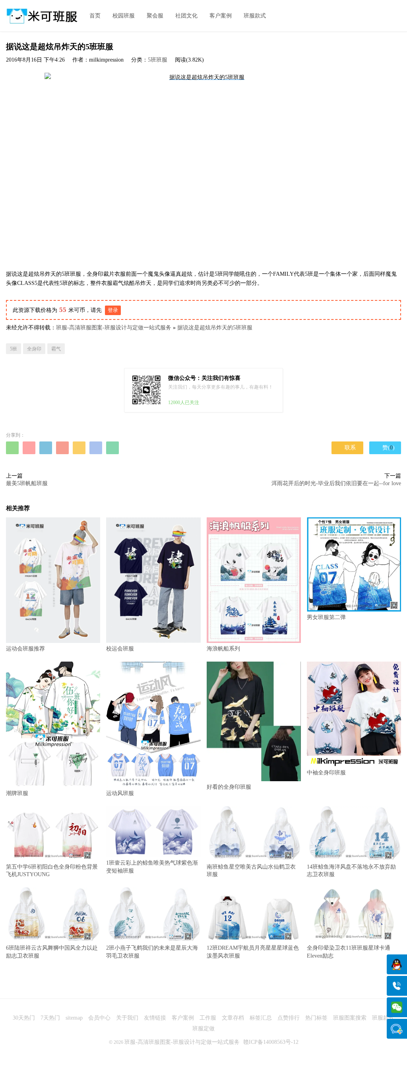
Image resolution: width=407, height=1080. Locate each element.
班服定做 (203, 1029)
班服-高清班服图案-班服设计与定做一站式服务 (113, 328)
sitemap (74, 1018)
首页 (95, 16)
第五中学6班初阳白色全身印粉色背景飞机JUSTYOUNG (52, 870)
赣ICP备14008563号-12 (270, 1042)
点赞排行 (288, 1018)
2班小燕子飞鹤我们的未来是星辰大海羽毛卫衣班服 (152, 951)
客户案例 (220, 16)
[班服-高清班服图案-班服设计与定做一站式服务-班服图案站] (42, 16)
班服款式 (255, 16)
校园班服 (123, 16)
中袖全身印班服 (326, 773)
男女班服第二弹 (326, 617)
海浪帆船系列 (223, 649)
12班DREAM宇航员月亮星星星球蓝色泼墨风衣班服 (253, 951)
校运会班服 (120, 649)
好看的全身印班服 (229, 787)
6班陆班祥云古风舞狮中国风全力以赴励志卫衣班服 (52, 951)
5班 (13, 349)
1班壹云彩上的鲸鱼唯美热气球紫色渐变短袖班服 (152, 867)
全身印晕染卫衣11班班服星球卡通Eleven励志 (348, 951)
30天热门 (24, 1018)
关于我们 (127, 1018)
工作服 (208, 1018)
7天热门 (50, 1018)
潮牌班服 (17, 793)
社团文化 (186, 16)
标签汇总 (261, 1018)
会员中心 (99, 1018)
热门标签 (316, 1018)
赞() (385, 447)
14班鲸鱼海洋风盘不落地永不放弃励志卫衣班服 (351, 870)
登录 (113, 310)
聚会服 (155, 16)
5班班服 (157, 60)
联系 (347, 448)
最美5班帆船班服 (27, 483)
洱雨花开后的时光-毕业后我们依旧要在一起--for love (336, 483)
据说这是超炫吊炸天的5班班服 (214, 328)
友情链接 (155, 1018)
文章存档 (233, 1018)
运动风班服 (120, 793)
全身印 (34, 349)
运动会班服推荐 (25, 649)
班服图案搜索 (349, 1018)
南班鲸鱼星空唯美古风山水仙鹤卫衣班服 (251, 870)
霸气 (56, 349)
